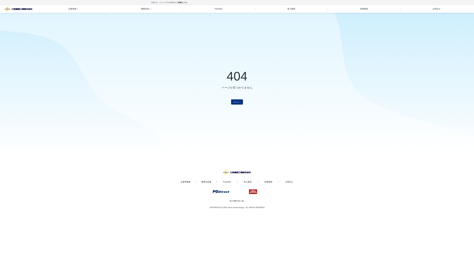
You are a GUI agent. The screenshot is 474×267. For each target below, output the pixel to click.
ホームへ (237, 102)
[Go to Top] (467, 260)
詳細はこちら (183, 2)
